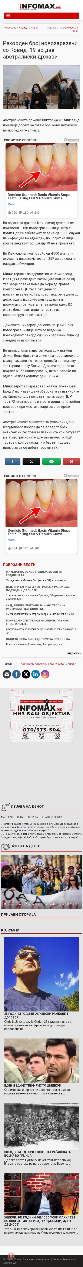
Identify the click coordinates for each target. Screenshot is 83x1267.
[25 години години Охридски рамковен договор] (41, 974)
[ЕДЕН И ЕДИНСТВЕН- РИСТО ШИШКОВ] (41, 1060)
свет (71, 663)
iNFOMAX (16, 1259)
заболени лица (45, 663)
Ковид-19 (24, 27)
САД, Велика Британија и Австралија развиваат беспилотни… (35, 607)
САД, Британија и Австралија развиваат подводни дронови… (38, 588)
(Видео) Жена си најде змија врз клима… (39, 639)
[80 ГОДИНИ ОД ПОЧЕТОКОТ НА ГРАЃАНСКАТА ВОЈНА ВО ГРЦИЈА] (41, 1126)
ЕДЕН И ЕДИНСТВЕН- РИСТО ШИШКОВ (32, 1085)
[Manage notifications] (11, 1256)
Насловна (10, 27)
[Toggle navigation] (8, 16)
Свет (35, 27)
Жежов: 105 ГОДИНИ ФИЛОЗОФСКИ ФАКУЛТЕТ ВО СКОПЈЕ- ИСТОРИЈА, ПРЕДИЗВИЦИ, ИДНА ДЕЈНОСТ (40, 1221)
